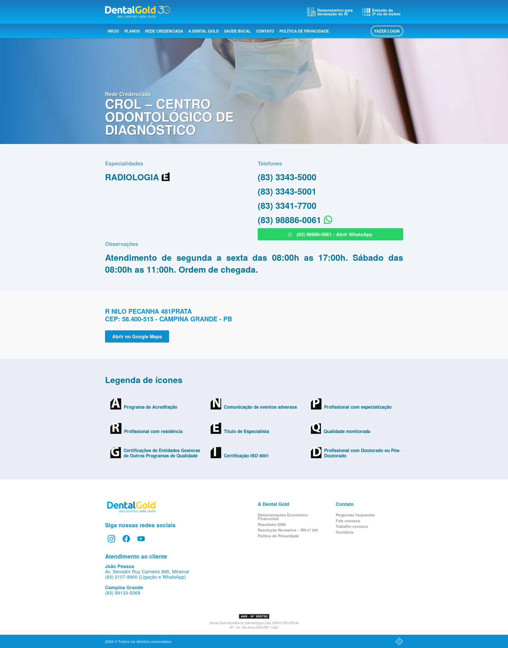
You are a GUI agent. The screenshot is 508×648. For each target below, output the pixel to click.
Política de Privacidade (304, 31)
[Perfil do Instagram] (111, 538)
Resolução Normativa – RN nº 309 (288, 530)
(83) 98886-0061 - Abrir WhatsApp (333, 234)
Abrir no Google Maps (137, 336)
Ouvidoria (344, 532)
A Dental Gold (203, 31)
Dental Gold (137, 12)
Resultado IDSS (272, 524)
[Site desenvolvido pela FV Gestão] (399, 641)
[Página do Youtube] (141, 538)
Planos (132, 31)
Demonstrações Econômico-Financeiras (283, 516)
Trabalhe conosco (352, 526)
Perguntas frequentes (355, 514)
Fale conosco (348, 520)
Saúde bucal (237, 31)
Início (113, 31)
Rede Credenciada (164, 31)
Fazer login (387, 31)
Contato (265, 31)
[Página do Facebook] (126, 538)
